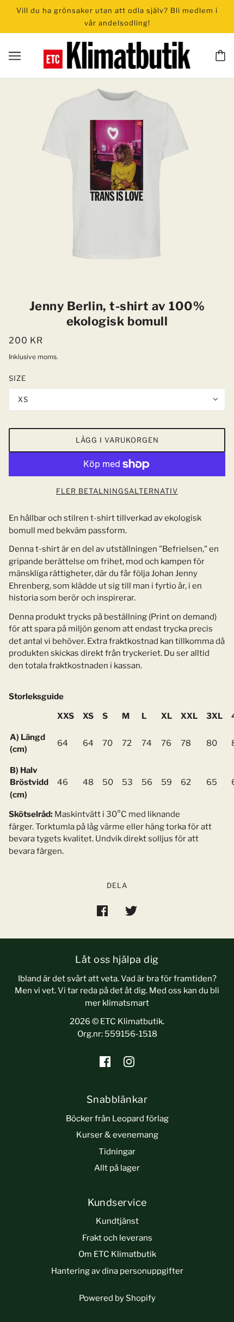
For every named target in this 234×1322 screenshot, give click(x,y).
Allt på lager (117, 1168)
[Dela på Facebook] (102, 910)
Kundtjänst (117, 1221)
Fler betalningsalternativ (117, 491)
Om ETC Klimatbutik (117, 1254)
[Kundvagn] (220, 55)
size (17, 378)
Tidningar (117, 1152)
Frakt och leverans (117, 1238)
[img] (105, 1061)
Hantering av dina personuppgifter (117, 1271)
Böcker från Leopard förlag (117, 1118)
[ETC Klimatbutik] (117, 55)
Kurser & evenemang (117, 1135)
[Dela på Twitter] (131, 910)
